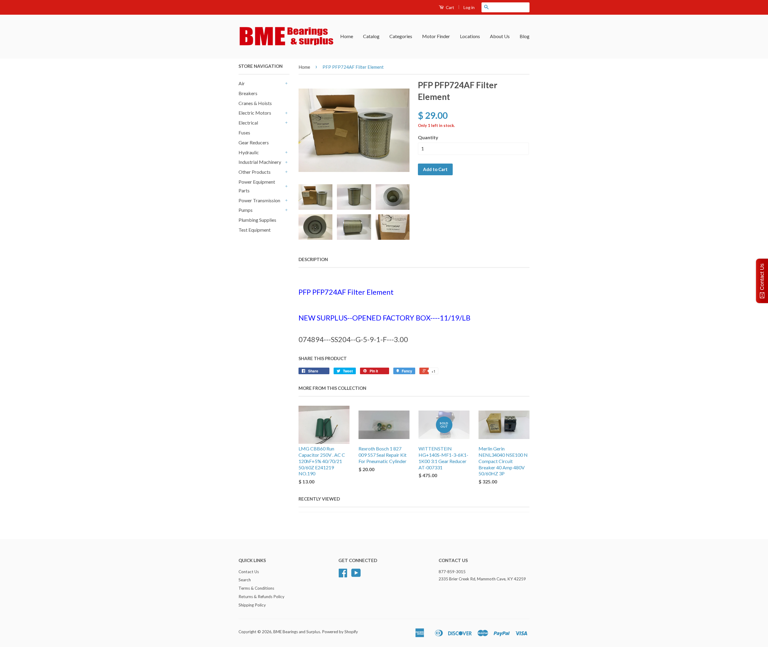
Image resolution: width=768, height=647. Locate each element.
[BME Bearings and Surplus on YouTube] (356, 575)
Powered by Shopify (340, 631)
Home (346, 36)
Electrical (248, 122)
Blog (525, 36)
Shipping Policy (252, 605)
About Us (500, 36)
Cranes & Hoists (255, 103)
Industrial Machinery (259, 162)
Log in (469, 7)
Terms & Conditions (256, 588)
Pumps (245, 210)
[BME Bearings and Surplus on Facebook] (342, 575)
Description (313, 259)
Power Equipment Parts (256, 186)
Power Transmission (259, 200)
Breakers (247, 93)
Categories (400, 36)
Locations (470, 36)
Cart (449, 7)
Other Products (254, 172)
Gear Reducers (253, 142)
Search (244, 579)
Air (241, 83)
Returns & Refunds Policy (261, 596)
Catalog (371, 36)
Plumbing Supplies (257, 220)
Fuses (244, 132)
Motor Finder (436, 36)
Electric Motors (254, 113)
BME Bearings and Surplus (296, 631)
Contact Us (248, 571)
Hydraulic (248, 152)
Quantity (428, 137)
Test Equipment (254, 230)
